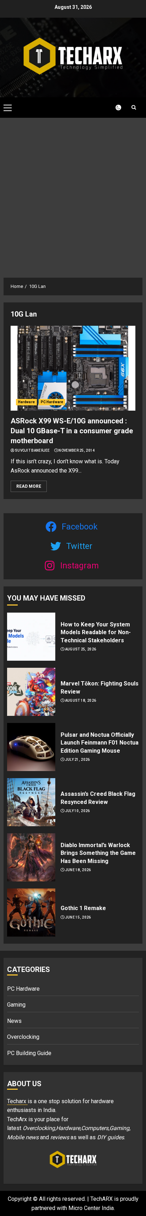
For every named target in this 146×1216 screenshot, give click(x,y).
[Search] (133, 107)
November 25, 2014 (76, 450)
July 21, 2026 (77, 760)
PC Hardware (52, 402)
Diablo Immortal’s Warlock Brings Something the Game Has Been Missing (98, 853)
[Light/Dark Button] (114, 107)
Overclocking (23, 1036)
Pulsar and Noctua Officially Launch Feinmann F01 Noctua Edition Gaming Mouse (100, 742)
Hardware (26, 402)
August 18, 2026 (80, 700)
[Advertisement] (73, 194)
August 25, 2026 (80, 649)
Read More (28, 486)
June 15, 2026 (78, 917)
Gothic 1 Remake (83, 908)
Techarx (17, 1101)
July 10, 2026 (77, 811)
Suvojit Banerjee (32, 450)
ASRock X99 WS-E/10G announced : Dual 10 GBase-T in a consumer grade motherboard (72, 431)
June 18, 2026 (78, 870)
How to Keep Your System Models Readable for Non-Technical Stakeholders (96, 632)
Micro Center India (91, 1208)
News (14, 1021)
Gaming (16, 1004)
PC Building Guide (29, 1053)
